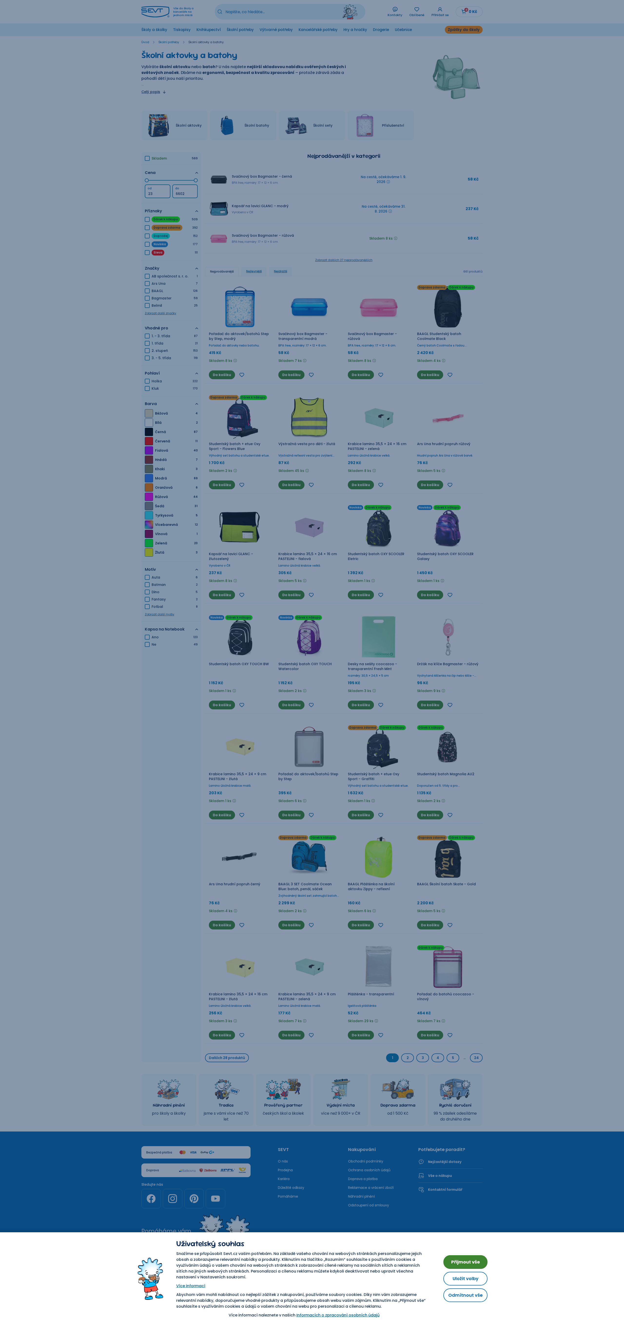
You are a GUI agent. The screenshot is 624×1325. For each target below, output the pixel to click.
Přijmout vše (465, 1262)
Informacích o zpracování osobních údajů (338, 1315)
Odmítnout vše (465, 1295)
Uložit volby (465, 1278)
